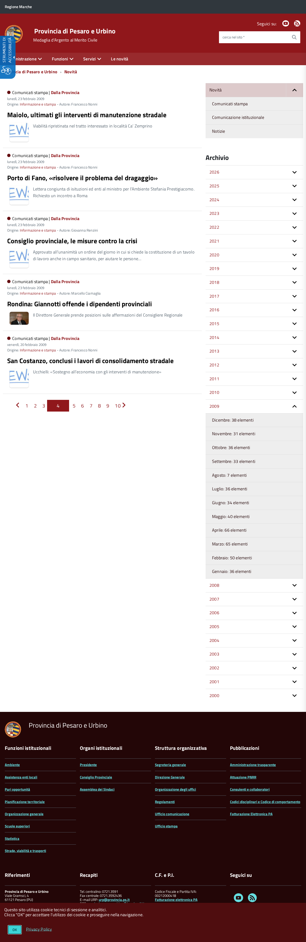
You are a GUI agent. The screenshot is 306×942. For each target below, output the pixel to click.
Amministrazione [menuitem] (21, 59)
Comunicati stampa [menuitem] (230, 104)
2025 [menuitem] (214, 186)
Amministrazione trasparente (253, 764)
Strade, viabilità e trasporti (25, 850)
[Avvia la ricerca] (294, 37)
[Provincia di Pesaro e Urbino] (14, 33)
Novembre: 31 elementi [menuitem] (233, 433)
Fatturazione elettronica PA (176, 899)
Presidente (88, 764)
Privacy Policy (39, 929)
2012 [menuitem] (214, 365)
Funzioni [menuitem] (60, 59)
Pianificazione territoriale (25, 801)
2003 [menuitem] (214, 654)
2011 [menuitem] (214, 379)
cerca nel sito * (234, 37)
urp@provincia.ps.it (114, 899)
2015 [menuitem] (214, 323)
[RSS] (297, 24)
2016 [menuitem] (214, 310)
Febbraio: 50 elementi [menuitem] (232, 558)
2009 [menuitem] (214, 406)
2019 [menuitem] (214, 268)
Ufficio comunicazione (172, 814)
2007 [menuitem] (214, 599)
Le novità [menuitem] (119, 59)
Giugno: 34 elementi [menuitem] (230, 502)
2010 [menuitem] (214, 392)
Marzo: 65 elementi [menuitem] (230, 544)
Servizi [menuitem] (89, 59)
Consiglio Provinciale (96, 777)
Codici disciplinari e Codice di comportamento (265, 801)
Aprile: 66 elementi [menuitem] (229, 530)
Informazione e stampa (38, 104)
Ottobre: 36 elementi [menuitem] (231, 447)
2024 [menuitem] (214, 199)
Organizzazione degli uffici (175, 789)
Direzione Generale (170, 777)
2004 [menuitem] (214, 640)
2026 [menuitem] (214, 172)
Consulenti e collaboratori (250, 789)
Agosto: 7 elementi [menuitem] (229, 475)
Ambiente (12, 764)
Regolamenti (165, 801)
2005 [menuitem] (214, 626)
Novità (70, 72)
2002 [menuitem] (214, 668)
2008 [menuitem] (214, 585)
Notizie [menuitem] (218, 131)
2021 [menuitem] (214, 241)
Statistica (12, 838)
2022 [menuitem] (214, 227)
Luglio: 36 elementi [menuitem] (229, 489)
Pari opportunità (17, 789)
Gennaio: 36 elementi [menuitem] (231, 571)
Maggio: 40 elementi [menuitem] (231, 516)
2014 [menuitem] (214, 337)
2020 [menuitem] (214, 255)
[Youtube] (285, 24)
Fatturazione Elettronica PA (251, 814)
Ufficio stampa (166, 826)
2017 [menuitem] (214, 296)
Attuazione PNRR (243, 777)
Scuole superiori (17, 826)
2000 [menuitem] (214, 695)
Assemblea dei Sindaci (97, 789)
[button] (294, 90)
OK (14, 929)
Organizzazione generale (24, 814)
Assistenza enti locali (21, 777)
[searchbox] (253, 37)
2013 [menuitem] (214, 351)
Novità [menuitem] (215, 90)
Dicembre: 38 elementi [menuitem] (233, 420)
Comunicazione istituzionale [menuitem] (238, 117)
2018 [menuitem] (214, 282)
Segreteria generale (170, 764)
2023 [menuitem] (214, 213)
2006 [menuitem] (214, 612)
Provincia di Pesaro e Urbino (74, 31)
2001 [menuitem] (214, 681)
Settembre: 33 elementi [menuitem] (233, 461)
